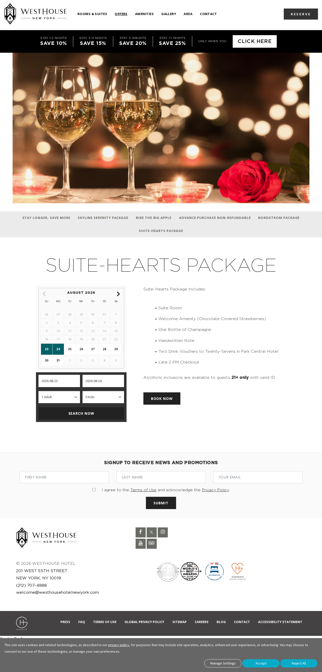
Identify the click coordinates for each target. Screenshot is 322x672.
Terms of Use (143, 490)
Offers (121, 14)
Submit (160, 503)
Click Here (255, 41)
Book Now (162, 398)
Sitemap (179, 622)
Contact (208, 14)
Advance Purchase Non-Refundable (215, 217)
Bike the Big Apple (154, 217)
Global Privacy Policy (144, 622)
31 (58, 360)
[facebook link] (141, 532)
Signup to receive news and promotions (161, 463)
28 (104, 349)
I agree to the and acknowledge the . (166, 490)
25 (69, 349)
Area (188, 14)
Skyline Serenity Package (103, 217)
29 (116, 349)
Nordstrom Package (279, 217)
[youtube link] (141, 544)
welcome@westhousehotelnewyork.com (57, 592)
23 (46, 349)
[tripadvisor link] (152, 544)
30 (46, 360)
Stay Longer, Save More (46, 217)
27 (93, 349)
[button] (301, 14)
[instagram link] (163, 532)
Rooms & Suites (92, 14)
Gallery (168, 14)
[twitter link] (152, 532)
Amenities (144, 14)
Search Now (81, 413)
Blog (221, 622)
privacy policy (118, 645)
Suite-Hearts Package (161, 230)
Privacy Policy (215, 490)
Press (65, 622)
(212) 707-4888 (31, 585)
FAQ (81, 622)
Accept (261, 663)
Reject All (299, 663)
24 (58, 349)
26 (81, 349)
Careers (202, 622)
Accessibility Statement (280, 622)
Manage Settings (223, 663)
